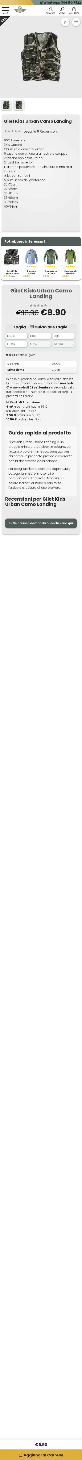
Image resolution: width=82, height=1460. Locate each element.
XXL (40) (58, 344)
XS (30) (11, 336)
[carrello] (73, 11)
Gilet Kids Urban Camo (12, 272)
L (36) (57, 336)
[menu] (5, 11)
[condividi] (76, 22)
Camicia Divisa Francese (31, 273)
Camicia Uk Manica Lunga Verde (70, 273)
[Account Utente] (50, 11)
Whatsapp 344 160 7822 (62, 2)
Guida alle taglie (50, 327)
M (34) (34, 344)
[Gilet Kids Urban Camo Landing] (41, 56)
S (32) (33, 336)
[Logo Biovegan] (19, 10)
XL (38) (11, 344)
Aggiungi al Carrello (43, 1455)
